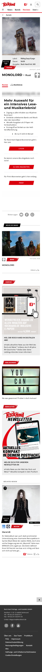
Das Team (18, 636)
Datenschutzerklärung (14, 642)
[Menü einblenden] (2, 9)
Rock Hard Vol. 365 (28, 64)
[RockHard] (8, 4)
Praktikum (28, 636)
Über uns (7, 636)
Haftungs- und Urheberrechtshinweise (20, 652)
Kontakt (29, 645)
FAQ (7, 639)
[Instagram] (6, 625)
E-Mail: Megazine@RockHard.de (15, 619)
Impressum (15, 639)
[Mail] (21, 215)
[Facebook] (27, 215)
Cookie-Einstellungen (13, 655)
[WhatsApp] (32, 215)
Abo (7, 649)
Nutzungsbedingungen (14, 645)
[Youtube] (18, 625)
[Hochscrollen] (39, 599)
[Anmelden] (31, 4)
